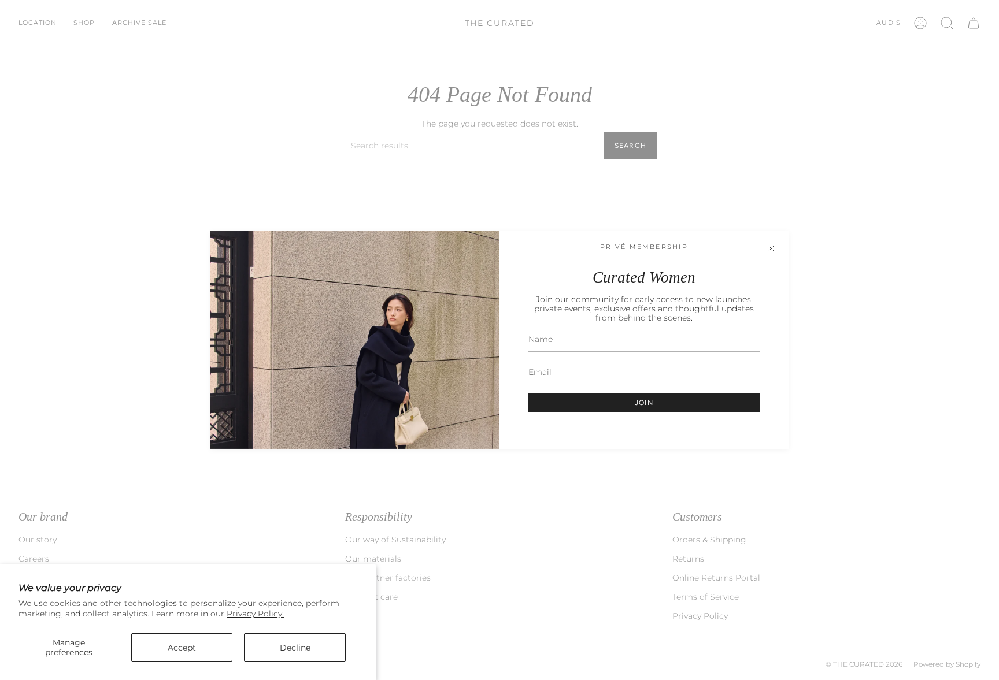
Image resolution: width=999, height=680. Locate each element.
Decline (295, 647)
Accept (182, 647)
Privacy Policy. (255, 613)
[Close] (771, 248)
